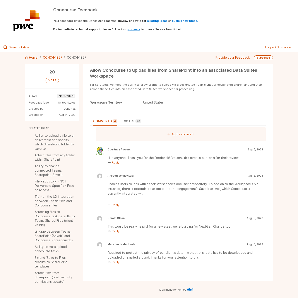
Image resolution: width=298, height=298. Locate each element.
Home (33, 57)
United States (66, 102)
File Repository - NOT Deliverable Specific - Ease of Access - (54, 185)
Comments (104, 121)
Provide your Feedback (233, 57)
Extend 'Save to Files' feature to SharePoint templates (51, 262)
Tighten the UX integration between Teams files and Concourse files (54, 201)
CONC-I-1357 (52, 57)
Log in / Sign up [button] (277, 47)
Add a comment (183, 134)
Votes (132, 121)
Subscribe (263, 57)
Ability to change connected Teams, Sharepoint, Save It (49, 170)
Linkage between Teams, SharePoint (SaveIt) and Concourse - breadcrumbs (54, 236)
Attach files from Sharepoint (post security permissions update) (53, 277)
